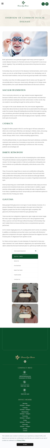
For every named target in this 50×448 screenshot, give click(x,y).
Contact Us (17, 279)
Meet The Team (18, 270)
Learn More (25, 295)
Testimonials (17, 275)
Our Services (17, 265)
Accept (25, 444)
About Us (16, 261)
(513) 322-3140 (25, 386)
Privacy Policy (21, 440)
